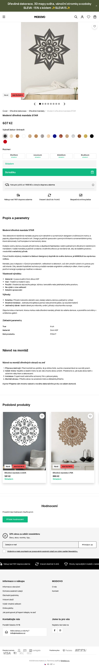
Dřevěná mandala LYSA (63, 473)
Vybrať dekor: (13, 129)
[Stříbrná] (73, 136)
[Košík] (94, 17)
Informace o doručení (11, 586)
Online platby (8, 608)
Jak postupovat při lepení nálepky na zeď (19, 612)
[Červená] (5, 141)
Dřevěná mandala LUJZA (15, 473)
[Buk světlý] (11, 136)
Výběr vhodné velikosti (12, 604)
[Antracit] (5, 136)
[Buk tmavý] (17, 136)
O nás (54, 586)
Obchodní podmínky (11, 595)
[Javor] (48, 136)
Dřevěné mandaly (37, 111)
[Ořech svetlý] (67, 136)
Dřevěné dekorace (18, 111)
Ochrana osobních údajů (13, 591)
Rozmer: (7, 149)
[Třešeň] (79, 136)
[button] (96, 5)
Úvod (5, 111)
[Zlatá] (85, 136)
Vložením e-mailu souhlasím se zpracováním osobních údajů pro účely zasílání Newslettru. (42, 551)
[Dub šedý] (42, 136)
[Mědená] (60, 136)
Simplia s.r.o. (65, 661)
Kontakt (55, 591)
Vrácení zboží (8, 599)
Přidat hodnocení (15, 519)
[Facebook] (54, 630)
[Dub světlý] (29, 136)
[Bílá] (23, 136)
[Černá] (91, 136)
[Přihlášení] (82, 17)
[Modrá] (54, 136)
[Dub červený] (36, 136)
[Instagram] (60, 630)
